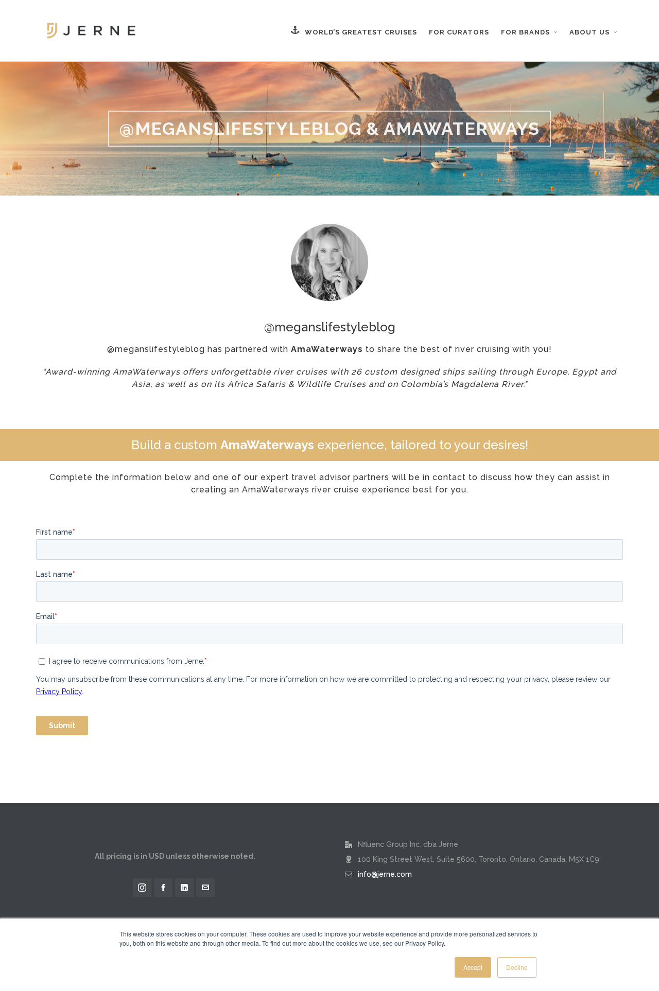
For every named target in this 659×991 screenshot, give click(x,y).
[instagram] (142, 887)
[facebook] (163, 887)
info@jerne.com (385, 874)
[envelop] (205, 887)
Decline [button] (517, 967)
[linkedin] (184, 887)
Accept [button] (472, 967)
